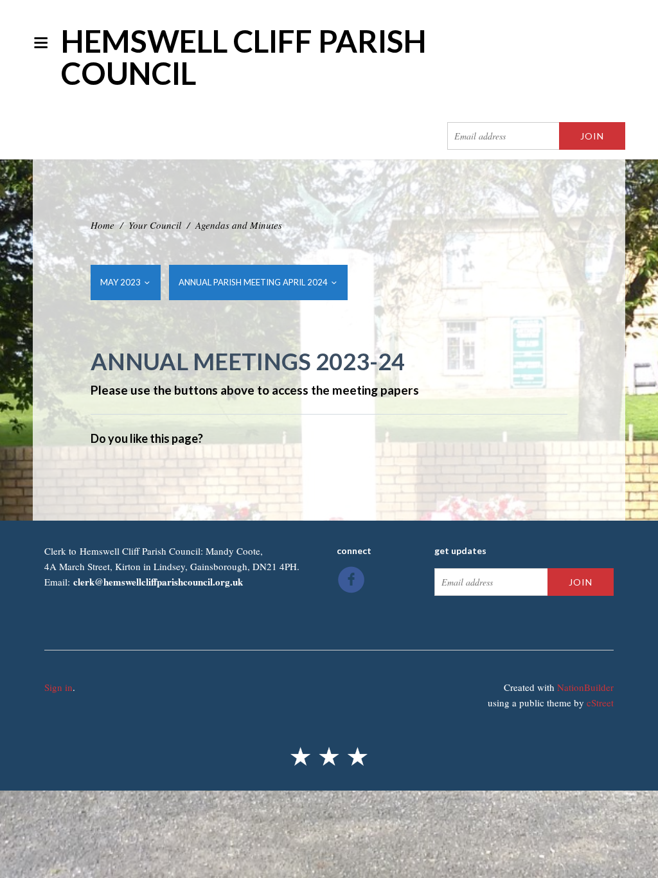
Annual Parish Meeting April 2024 (254, 282)
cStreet (600, 702)
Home (102, 225)
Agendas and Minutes (238, 225)
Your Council (155, 225)
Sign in (58, 687)
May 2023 (121, 282)
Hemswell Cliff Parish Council (244, 56)
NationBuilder (585, 687)
